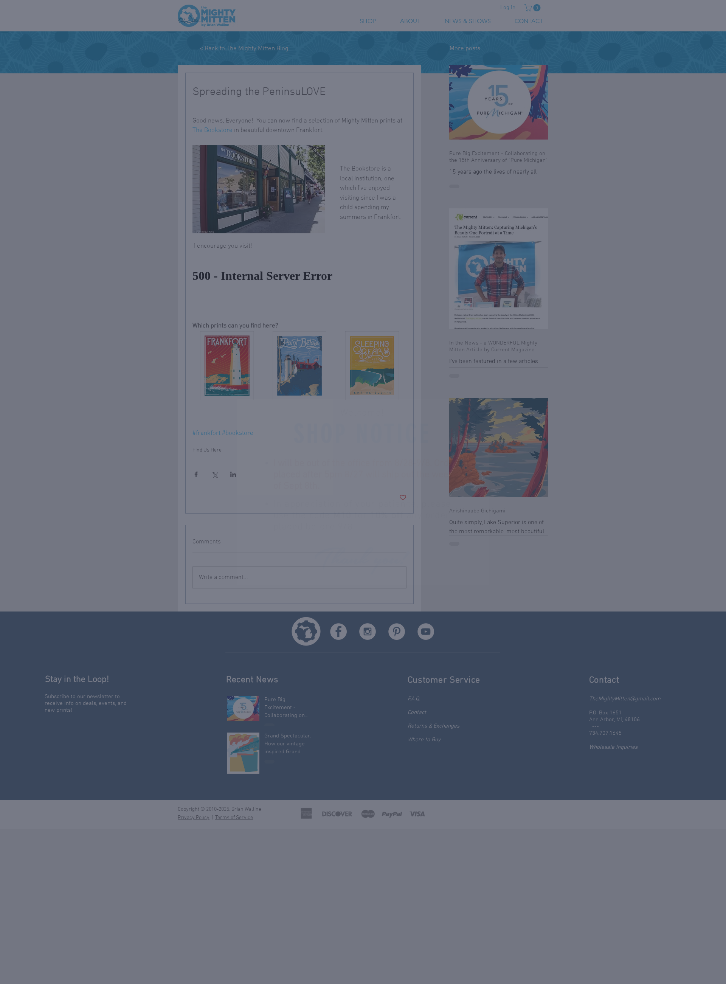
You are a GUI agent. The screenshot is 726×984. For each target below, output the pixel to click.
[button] (475, 413)
